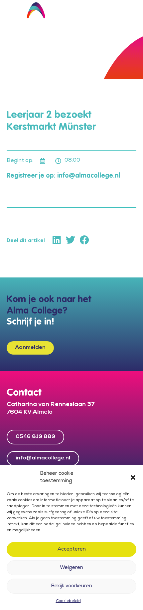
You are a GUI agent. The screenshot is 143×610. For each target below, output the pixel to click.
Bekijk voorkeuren (71, 586)
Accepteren (72, 549)
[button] (133, 477)
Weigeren (71, 568)
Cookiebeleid (68, 601)
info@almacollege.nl (88, 176)
